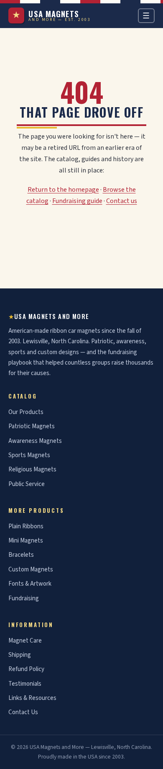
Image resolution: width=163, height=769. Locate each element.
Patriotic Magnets (31, 426)
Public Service (26, 484)
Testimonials (24, 683)
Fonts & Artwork (29, 583)
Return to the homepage (63, 189)
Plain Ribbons (25, 526)
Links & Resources (32, 698)
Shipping (19, 655)
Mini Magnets (25, 540)
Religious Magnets (32, 469)
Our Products (25, 412)
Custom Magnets (30, 569)
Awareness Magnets (35, 441)
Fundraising (23, 598)
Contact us (121, 201)
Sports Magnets (29, 455)
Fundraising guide (77, 201)
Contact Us (23, 712)
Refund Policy (26, 669)
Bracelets (21, 554)
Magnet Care (25, 640)
